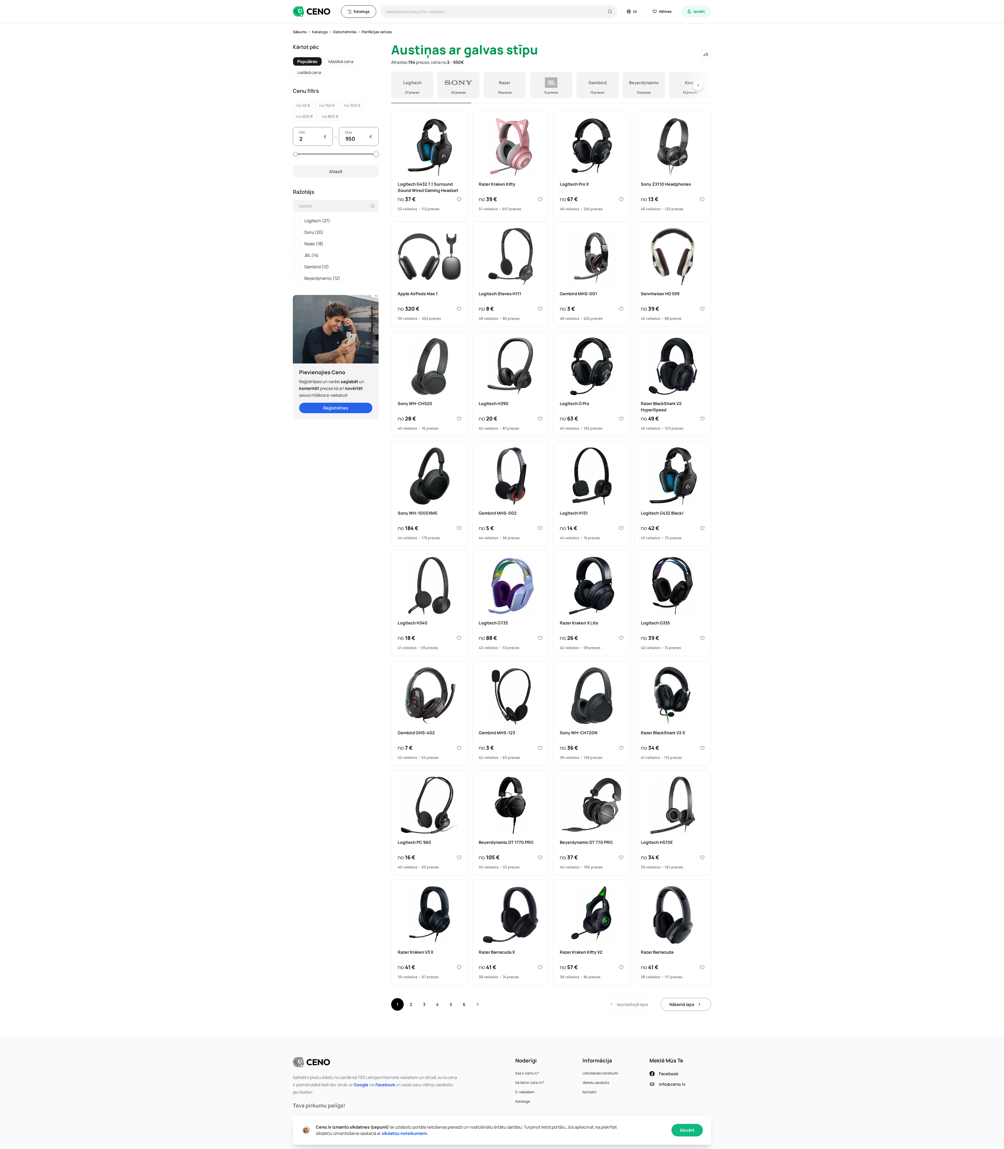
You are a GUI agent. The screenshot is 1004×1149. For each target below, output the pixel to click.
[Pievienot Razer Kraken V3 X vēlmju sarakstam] (459, 967)
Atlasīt (336, 171)
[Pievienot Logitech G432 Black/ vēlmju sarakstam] (702, 528)
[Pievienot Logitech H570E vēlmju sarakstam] (702, 857)
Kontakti (589, 1091)
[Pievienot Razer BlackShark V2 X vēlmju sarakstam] (702, 748)
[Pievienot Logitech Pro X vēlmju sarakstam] (621, 199)
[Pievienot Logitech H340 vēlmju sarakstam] (459, 638)
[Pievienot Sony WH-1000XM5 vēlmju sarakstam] (459, 528)
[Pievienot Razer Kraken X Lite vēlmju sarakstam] (621, 638)
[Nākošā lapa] (478, 1004)
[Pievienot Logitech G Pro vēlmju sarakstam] (621, 418)
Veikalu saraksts (596, 1082)
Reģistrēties (335, 408)
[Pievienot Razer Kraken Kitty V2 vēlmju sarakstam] (621, 967)
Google (361, 1085)
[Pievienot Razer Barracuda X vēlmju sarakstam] (540, 967)
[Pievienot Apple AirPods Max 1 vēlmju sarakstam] (459, 308)
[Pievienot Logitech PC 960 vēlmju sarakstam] (459, 857)
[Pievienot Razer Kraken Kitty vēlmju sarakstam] (540, 199)
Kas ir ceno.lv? (527, 1073)
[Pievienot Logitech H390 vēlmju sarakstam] (540, 418)
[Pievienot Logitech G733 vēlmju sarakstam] (540, 638)
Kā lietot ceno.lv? (529, 1082)
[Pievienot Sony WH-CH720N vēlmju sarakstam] (621, 748)
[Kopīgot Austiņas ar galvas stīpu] (706, 54)
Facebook (385, 1085)
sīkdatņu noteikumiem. (405, 1133)
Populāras (307, 61)
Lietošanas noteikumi (600, 1073)
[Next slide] (698, 85)
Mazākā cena (340, 61)
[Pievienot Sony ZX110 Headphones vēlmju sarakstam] (702, 199)
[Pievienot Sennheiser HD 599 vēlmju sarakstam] (702, 308)
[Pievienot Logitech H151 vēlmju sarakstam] (621, 528)
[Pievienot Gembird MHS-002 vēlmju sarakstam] (540, 528)
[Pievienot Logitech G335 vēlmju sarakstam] (702, 638)
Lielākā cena (309, 72)
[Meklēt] (610, 11)
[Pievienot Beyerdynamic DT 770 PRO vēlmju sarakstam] (621, 857)
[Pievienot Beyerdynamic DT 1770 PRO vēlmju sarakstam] (540, 857)
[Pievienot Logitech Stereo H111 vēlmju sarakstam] (540, 308)
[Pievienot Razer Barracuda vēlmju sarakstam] (702, 967)
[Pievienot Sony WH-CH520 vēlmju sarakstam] (459, 418)
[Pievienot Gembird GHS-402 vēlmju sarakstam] (459, 748)
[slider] (295, 154)
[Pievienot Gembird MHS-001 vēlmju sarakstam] (621, 308)
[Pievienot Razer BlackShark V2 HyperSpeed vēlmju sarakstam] (702, 418)
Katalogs (522, 1101)
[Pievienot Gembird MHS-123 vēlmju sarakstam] (540, 748)
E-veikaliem (524, 1091)
